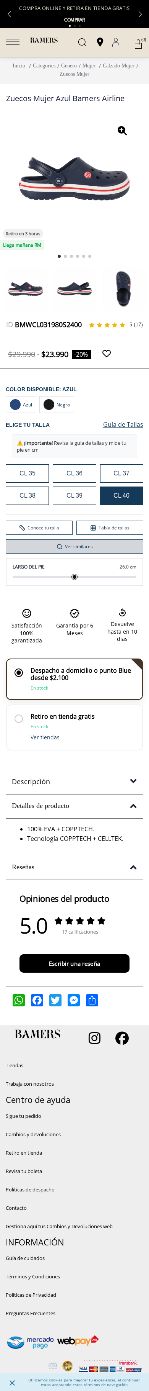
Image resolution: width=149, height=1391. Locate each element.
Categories (44, 66)
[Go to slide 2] (65, 256)
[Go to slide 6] (89, 256)
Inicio (19, 66)
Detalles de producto (40, 805)
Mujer (89, 66)
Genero (69, 66)
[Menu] (12, 42)
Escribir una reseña (74, 963)
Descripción (31, 781)
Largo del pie (29, 567)
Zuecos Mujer (74, 74)
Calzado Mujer (118, 66)
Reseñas (23, 867)
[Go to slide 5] (83, 256)
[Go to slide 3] (71, 256)
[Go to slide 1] (59, 256)
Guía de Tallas (123, 424)
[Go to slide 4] (77, 256)
